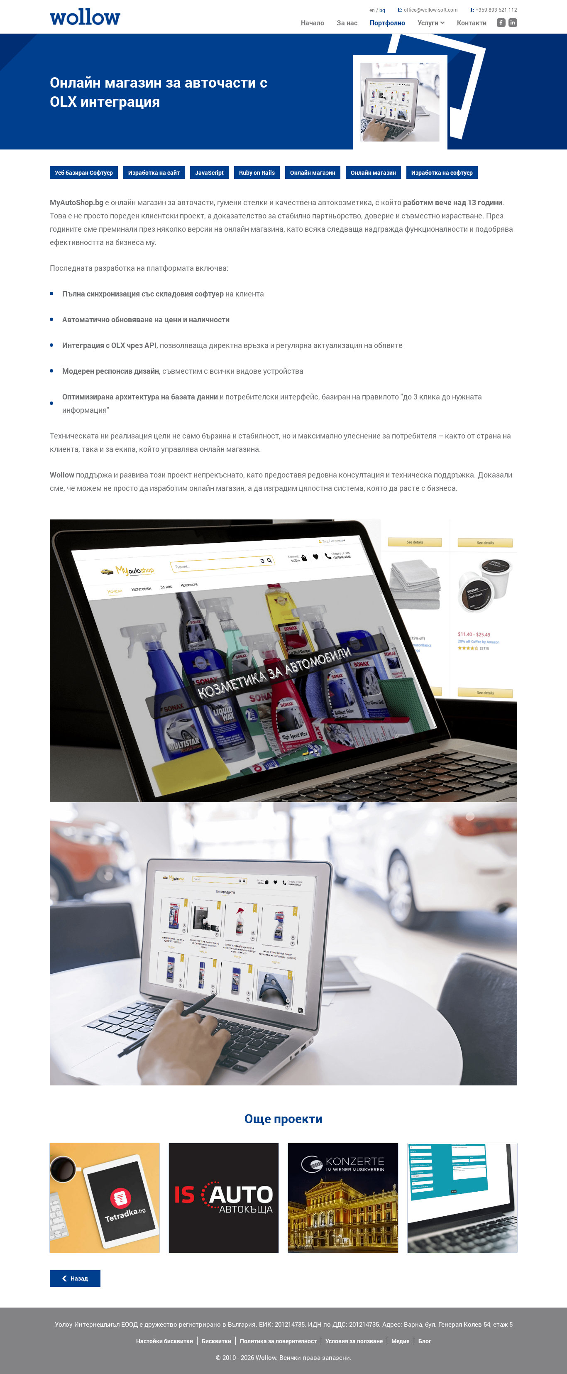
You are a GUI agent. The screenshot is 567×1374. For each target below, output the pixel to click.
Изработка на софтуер (442, 172)
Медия (400, 1341)
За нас (347, 22)
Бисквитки (216, 1341)
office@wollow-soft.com (430, 9)
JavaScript (209, 172)
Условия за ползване (354, 1341)
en (372, 10)
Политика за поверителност (278, 1341)
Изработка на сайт (154, 172)
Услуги (428, 22)
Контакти (471, 22)
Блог (424, 1341)
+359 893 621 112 (496, 9)
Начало (60, 12)
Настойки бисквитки (164, 1341)
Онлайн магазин (312, 172)
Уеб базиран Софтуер (84, 172)
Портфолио (387, 22)
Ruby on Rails (257, 172)
